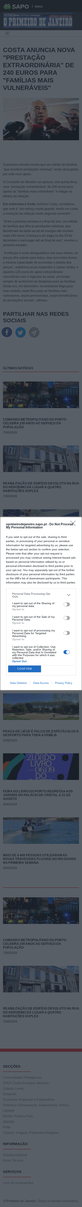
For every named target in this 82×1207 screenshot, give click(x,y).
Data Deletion (18, 682)
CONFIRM (24, 668)
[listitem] (41, 595)
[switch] (66, 604)
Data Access (41, 682)
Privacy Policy (63, 682)
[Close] (74, 524)
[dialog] (41, 603)
